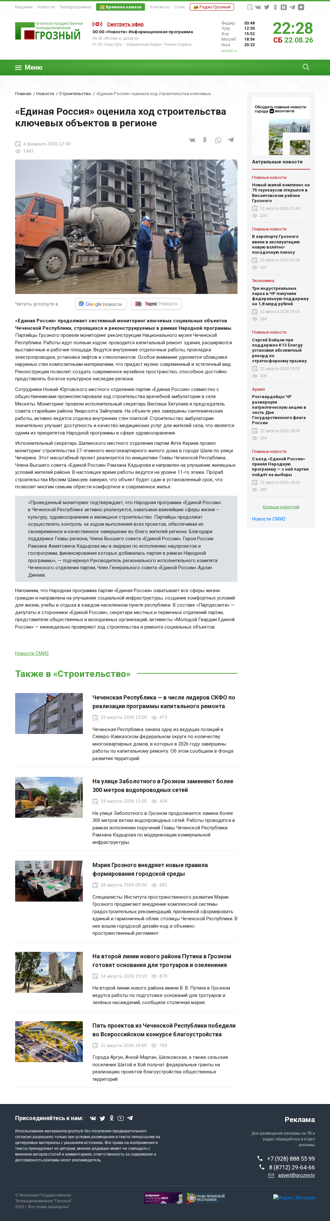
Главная (23, 93)
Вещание (24, 7)
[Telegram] (231, 144)
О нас (179, 7)
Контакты (160, 7)
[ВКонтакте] (192, 144)
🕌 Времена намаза (120, 7)
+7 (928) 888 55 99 (291, 1158)
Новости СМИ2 (32, 653)
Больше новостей (281, 506)
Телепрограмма (75, 7)
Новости (46, 7)
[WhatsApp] (218, 144)
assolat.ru (229, 51)
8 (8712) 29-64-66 (292, 1167)
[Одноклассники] (205, 144)
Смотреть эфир (125, 24)
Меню (34, 67)
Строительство (75, 93)
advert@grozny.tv (296, 1175)
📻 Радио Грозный (211, 7)
